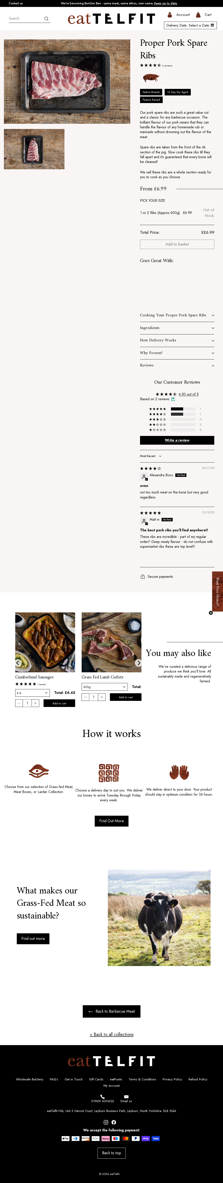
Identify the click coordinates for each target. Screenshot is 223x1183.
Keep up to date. (165, 3)
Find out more (33, 938)
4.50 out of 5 (189, 394)
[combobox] (30, 18)
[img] (150, 468)
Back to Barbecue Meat (115, 1011)
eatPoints (116, 1079)
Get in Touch (74, 1079)
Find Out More (111, 821)
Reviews (147, 365)
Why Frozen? (151, 353)
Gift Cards (96, 1079)
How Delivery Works (158, 340)
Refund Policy (198, 1079)
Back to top (111, 1153)
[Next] (138, 663)
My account (111, 1085)
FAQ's (54, 1079)
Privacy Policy (172, 1079)
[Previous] (18, 663)
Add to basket (177, 244)
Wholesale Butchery (29, 1079)
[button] (151, 65)
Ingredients (149, 328)
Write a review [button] (177, 440)
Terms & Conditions (142, 1079)
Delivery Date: (187, 25)
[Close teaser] (211, 613)
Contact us (16, 3)
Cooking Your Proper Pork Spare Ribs (173, 315)
